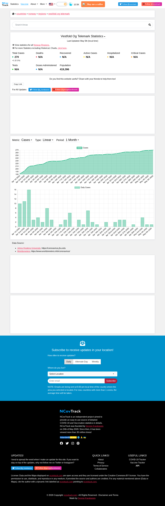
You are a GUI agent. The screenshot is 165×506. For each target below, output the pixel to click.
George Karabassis (94, 426)
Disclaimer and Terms (108, 495)
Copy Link (18, 84)
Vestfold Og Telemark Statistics (82, 36)
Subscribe (111, 381)
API (137, 466)
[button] (52, 4)
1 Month (71, 140)
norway (32, 13)
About (101, 459)
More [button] (42, 4)
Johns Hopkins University (29, 248)
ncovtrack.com (56, 475)
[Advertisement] (82, 115)
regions (42, 13)
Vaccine (24, 4)
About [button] (33, 4)
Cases (25, 140)
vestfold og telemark (59, 13)
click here (62, 48)
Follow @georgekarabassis (66, 89)
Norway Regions (42, 45)
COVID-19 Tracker (137, 459)
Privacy (100, 463)
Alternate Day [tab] (81, 362)
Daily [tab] (68, 362)
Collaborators (101, 469)
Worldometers (23, 251)
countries (21, 13)
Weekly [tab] (95, 362)
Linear (47, 140)
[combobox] (82, 374)
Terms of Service (100, 466)
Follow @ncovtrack (152, 4)
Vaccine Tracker (137, 463)
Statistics (14, 4)
